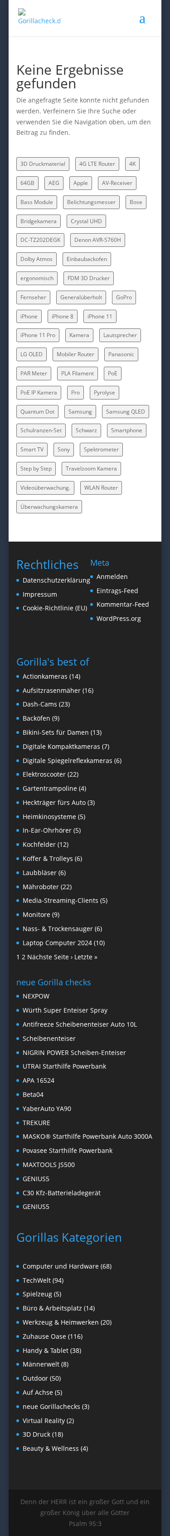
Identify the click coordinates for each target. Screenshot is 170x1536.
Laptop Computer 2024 (57, 942)
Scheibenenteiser (49, 1038)
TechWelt (37, 1280)
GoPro (124, 297)
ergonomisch (36, 278)
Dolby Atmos (36, 259)
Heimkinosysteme (49, 816)
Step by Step (36, 468)
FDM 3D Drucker (89, 278)
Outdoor (35, 1378)
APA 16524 (38, 1080)
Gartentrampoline (50, 788)
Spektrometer (101, 449)
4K (132, 164)
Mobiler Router (75, 354)
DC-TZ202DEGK (40, 240)
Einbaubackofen (87, 259)
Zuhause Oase (44, 1336)
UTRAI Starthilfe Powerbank (64, 1066)
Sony (64, 449)
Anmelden (112, 576)
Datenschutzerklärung (56, 580)
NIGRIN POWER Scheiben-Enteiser (74, 1052)
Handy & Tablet (45, 1350)
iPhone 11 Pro (37, 335)
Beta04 (33, 1094)
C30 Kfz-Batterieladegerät (62, 1192)
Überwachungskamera (49, 507)
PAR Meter (33, 373)
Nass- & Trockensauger (58, 928)
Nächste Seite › (50, 956)
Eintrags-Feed (117, 590)
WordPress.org (119, 618)
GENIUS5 (36, 1178)
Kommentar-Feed (123, 604)
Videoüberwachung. (45, 488)
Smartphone (126, 430)
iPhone (29, 316)
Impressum (40, 594)
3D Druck (36, 1434)
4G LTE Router (97, 164)
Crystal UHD (86, 221)
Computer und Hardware (61, 1266)
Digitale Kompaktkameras (61, 746)
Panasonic (121, 354)
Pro (75, 392)
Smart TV (32, 449)
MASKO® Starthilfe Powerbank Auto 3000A (87, 1136)
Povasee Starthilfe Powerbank (67, 1150)
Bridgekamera (38, 221)
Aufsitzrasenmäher (52, 690)
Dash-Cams (40, 704)
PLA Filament (77, 373)
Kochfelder (39, 844)
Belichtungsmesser (91, 202)
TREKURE (36, 1122)
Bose (136, 202)
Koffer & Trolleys (48, 858)
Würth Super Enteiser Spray (65, 1010)
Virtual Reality (44, 1420)
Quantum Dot (37, 411)
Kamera (79, 335)
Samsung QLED (125, 411)
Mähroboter (41, 886)
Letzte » (85, 956)
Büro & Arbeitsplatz (52, 1308)
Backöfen (36, 718)
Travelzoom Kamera (91, 468)
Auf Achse (38, 1392)
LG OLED (31, 354)
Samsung (80, 411)
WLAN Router (101, 488)
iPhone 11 (99, 316)
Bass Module (36, 202)
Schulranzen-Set (41, 430)
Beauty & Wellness (51, 1448)
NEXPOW (36, 996)
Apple (80, 183)
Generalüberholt (81, 297)
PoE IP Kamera (38, 392)
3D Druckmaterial (42, 164)
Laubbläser (40, 872)
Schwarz (86, 430)
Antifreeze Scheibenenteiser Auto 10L (80, 1024)
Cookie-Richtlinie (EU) (55, 608)
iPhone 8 (62, 316)
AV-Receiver (117, 183)
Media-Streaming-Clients (60, 900)
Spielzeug (37, 1294)
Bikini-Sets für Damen (56, 732)
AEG (54, 183)
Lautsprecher (120, 335)
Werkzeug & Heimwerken (61, 1322)
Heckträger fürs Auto (54, 802)
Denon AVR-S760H (97, 240)
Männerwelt (41, 1364)
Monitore (36, 914)
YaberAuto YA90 (47, 1108)
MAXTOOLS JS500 (49, 1164)
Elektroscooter (44, 774)
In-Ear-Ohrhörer (47, 830)
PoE (112, 373)
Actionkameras (45, 676)
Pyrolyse (104, 392)
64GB (27, 183)
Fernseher (33, 297)
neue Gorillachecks (51, 1406)
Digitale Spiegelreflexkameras (67, 760)
